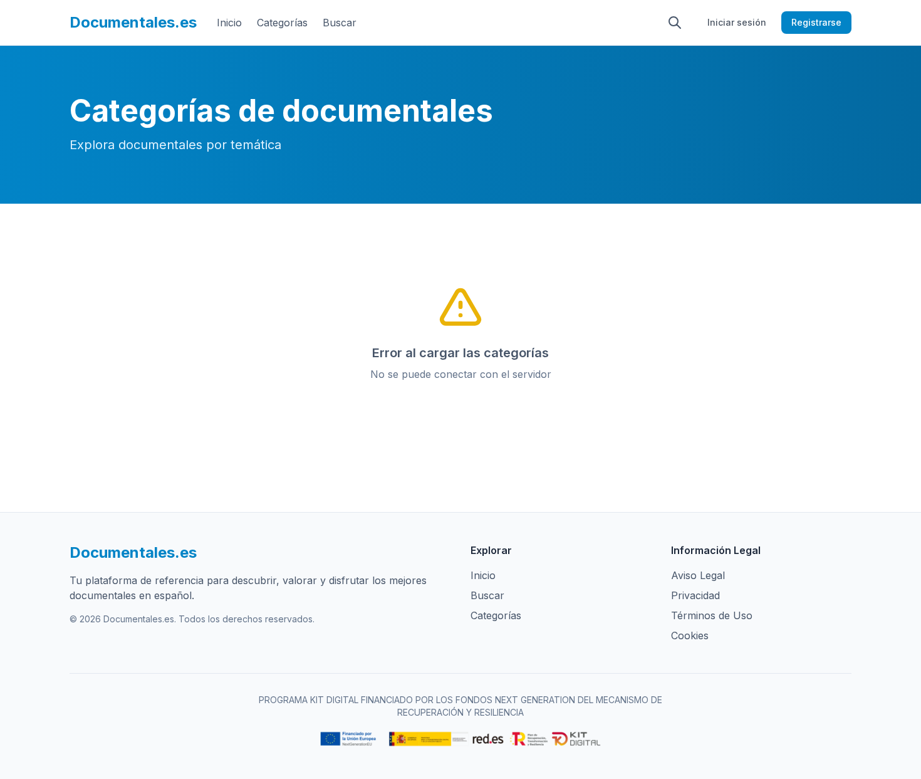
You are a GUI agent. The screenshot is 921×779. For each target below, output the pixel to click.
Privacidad (695, 595)
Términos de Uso (711, 615)
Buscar (339, 22)
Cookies (690, 635)
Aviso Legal (698, 575)
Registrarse (816, 22)
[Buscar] (674, 22)
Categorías (282, 22)
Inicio (229, 22)
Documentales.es (133, 22)
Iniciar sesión (736, 22)
